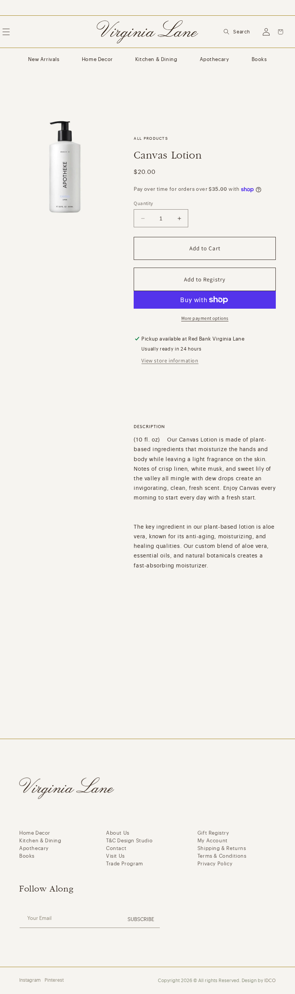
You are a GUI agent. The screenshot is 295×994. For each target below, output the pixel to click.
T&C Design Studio (129, 840)
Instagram (30, 980)
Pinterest (54, 980)
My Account (212, 840)
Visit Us (115, 855)
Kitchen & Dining (156, 59)
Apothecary (214, 59)
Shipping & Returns (221, 848)
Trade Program (124, 863)
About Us (117, 832)
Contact (116, 848)
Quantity (143, 203)
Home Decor (97, 59)
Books (259, 59)
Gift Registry (213, 832)
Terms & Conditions (222, 855)
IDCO (270, 980)
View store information (169, 360)
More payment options (205, 318)
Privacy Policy (214, 863)
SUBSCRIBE (141, 919)
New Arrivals (43, 59)
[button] (237, 31)
